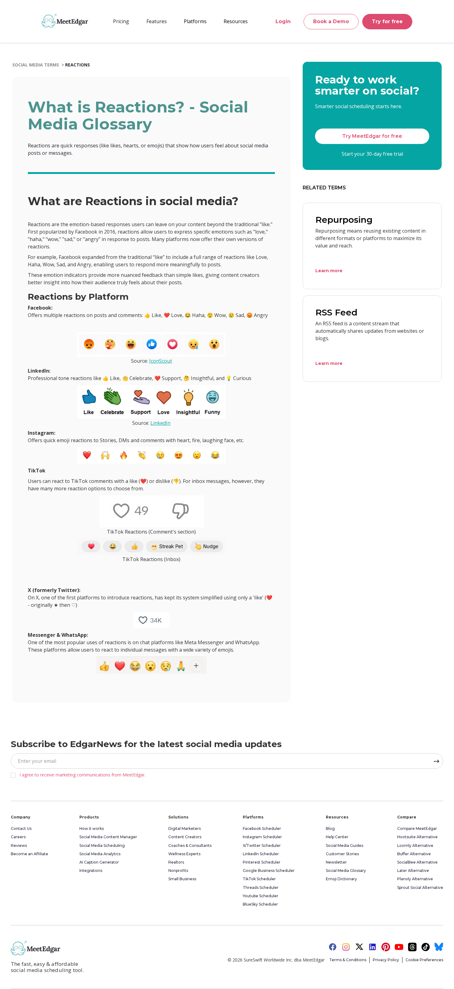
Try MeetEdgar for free (372, 136)
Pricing (121, 21)
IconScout (160, 360)
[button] (156, 21)
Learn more (329, 270)
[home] (65, 20)
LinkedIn (160, 423)
